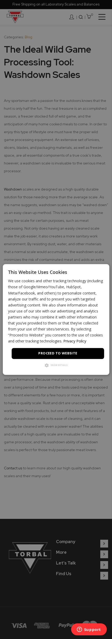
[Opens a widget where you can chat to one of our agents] (89, 629)
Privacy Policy (74, 341)
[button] (56, 365)
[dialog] (56, 319)
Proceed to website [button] (57, 353)
